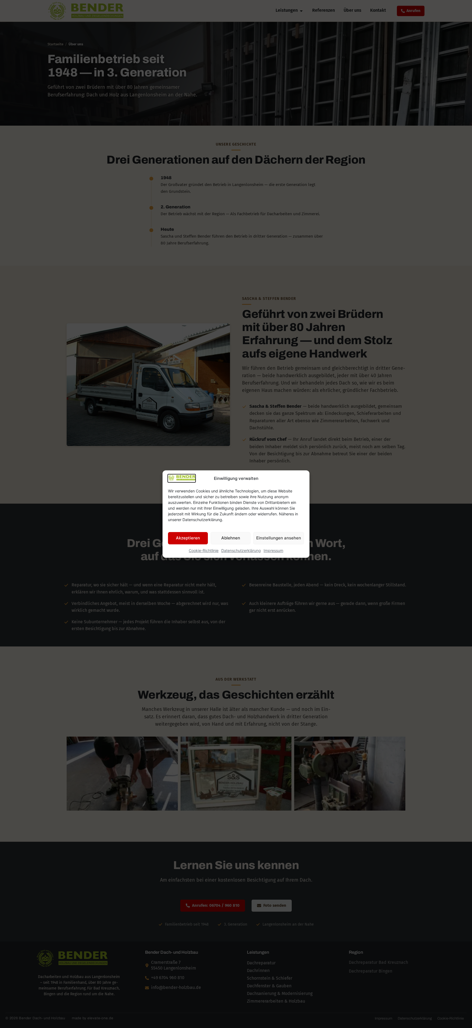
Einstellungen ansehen (278, 537)
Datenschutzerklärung (241, 550)
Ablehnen (230, 537)
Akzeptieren (188, 537)
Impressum (273, 550)
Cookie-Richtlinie (204, 550)
